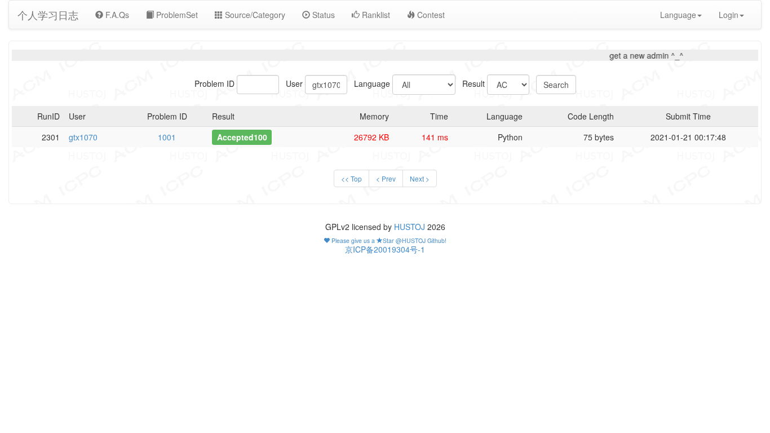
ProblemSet (176, 14)
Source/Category (254, 14)
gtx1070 (83, 137)
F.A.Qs (116, 14)
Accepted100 (242, 137)
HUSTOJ (409, 226)
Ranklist (375, 14)
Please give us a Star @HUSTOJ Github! (388, 240)
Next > (420, 178)
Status (322, 14)
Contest (430, 14)
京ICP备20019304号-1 (385, 249)
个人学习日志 (47, 14)
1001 (167, 137)
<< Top (351, 178)
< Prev (386, 178)
